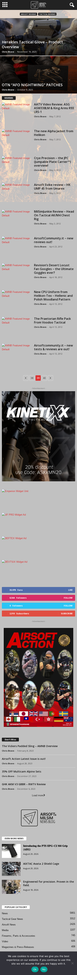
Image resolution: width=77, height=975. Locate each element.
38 (32, 378)
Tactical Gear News (12, 919)
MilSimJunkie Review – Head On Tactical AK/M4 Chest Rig (54, 215)
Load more (37, 795)
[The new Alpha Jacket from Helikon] (16, 140)
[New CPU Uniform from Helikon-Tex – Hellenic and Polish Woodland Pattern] (16, 301)
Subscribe (67, 613)
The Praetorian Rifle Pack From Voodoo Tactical (52, 320)
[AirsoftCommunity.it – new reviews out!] (16, 247)
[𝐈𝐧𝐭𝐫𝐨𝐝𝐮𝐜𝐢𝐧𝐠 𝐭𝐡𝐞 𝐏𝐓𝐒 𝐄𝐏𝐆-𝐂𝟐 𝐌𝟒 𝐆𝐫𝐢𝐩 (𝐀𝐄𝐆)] (11, 851)
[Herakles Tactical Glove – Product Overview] (38, 37)
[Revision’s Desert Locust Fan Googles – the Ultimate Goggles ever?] (16, 274)
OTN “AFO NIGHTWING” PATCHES (32, 84)
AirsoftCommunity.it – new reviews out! (53, 240)
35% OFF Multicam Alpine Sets (21, 771)
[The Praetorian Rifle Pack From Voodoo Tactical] (16, 328)
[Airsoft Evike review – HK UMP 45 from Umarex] (16, 194)
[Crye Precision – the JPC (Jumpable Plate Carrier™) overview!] (16, 167)
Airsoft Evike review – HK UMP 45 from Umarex (52, 187)
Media (5, 930)
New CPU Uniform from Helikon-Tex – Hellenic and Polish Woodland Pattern (53, 295)
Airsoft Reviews (28, 14)
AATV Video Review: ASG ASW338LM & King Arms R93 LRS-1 (54, 108)
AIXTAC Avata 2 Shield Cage (41, 863)
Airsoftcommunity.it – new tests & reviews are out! (53, 347)
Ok (35, 969)
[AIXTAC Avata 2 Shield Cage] (11, 869)
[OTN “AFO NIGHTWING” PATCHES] (38, 74)
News (5, 913)
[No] (72, 963)
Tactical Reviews (47, 14)
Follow (68, 597)
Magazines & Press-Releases (18, 947)
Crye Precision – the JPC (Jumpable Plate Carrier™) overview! (52, 162)
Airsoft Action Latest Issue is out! (24, 759)
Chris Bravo (8, 51)
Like (70, 589)
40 (44, 378)
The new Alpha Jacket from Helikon (53, 133)
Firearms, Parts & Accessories (18, 935)
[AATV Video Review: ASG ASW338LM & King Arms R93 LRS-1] (16, 113)
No (44, 969)
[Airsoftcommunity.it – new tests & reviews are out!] (16, 354)
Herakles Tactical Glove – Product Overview (32, 44)
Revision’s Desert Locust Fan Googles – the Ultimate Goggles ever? (54, 269)
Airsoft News (9, 924)
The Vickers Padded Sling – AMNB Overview (30, 746)
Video (5, 941)
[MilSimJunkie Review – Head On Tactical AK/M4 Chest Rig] (16, 221)
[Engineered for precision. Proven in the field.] (11, 887)
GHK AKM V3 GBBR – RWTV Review (24, 784)
